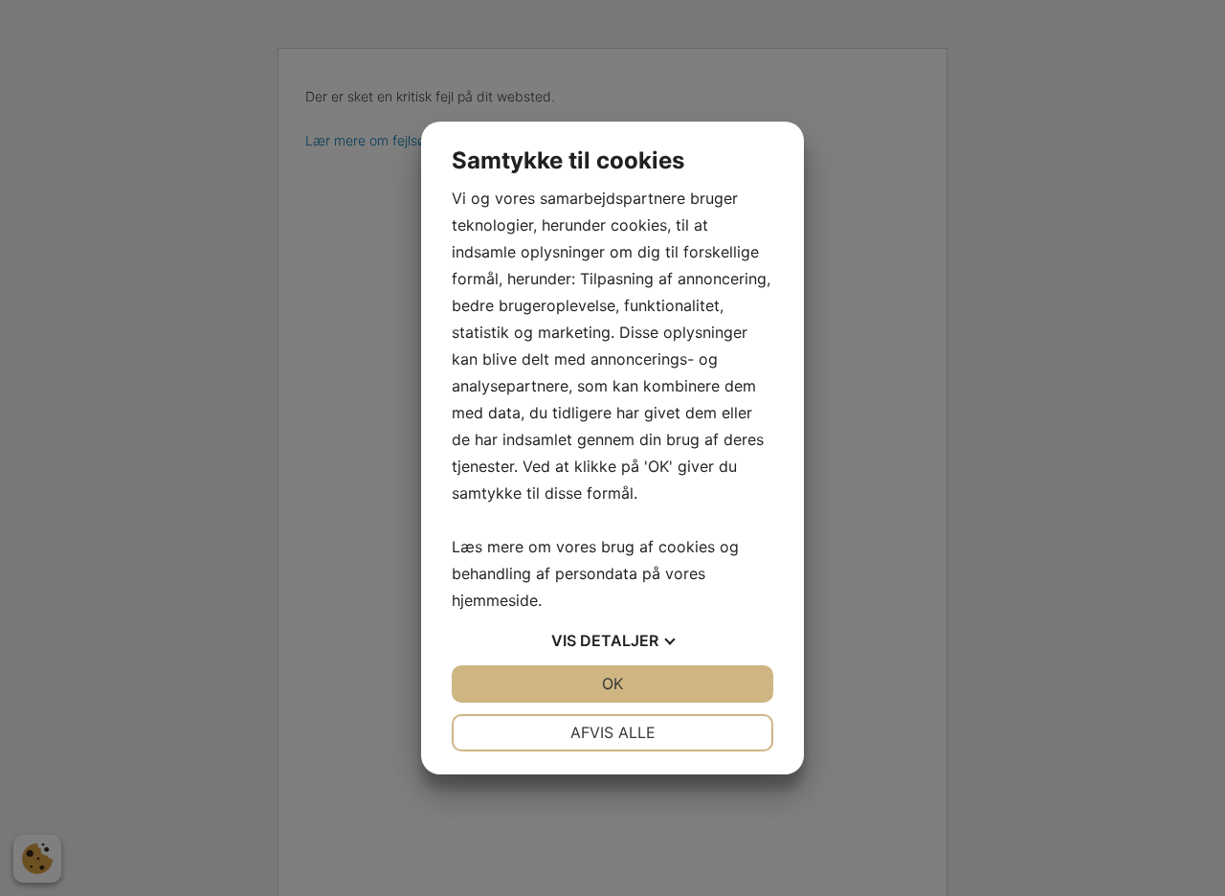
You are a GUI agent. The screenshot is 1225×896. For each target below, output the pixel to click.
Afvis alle (613, 732)
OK (612, 683)
